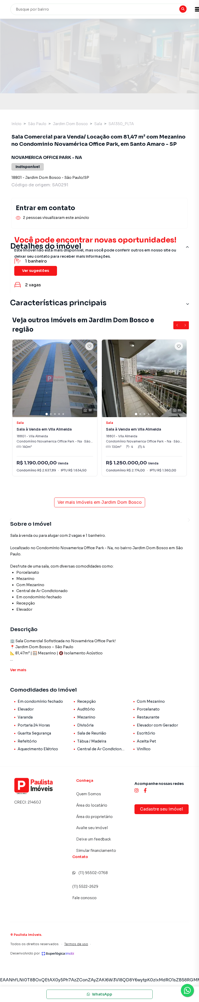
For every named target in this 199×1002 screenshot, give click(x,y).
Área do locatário (91, 805)
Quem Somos (88, 794)
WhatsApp (102, 994)
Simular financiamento (96, 850)
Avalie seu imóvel (92, 827)
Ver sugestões (35, 270)
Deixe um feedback (93, 839)
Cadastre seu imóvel (161, 809)
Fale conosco (84, 898)
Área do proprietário (94, 816)
